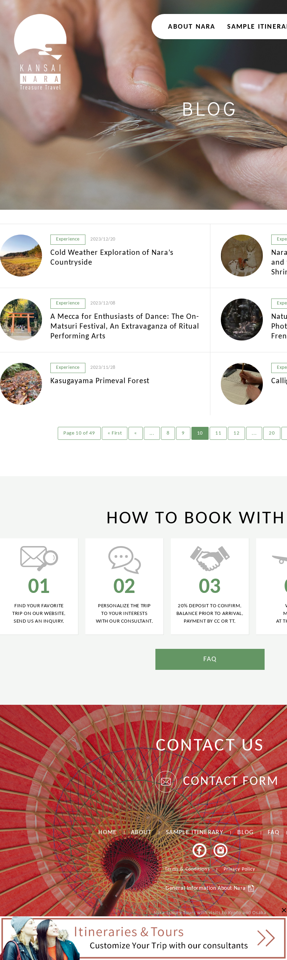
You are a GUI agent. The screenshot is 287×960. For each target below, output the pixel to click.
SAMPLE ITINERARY (194, 832)
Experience (68, 239)
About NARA (191, 26)
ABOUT (141, 832)
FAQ (210, 659)
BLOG (245, 832)
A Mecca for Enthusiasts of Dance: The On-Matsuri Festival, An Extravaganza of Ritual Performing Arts (124, 327)
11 (218, 433)
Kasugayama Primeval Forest (99, 381)
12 (236, 433)
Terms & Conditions (187, 869)
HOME (107, 832)
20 (272, 433)
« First (114, 433)
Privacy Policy (239, 869)
